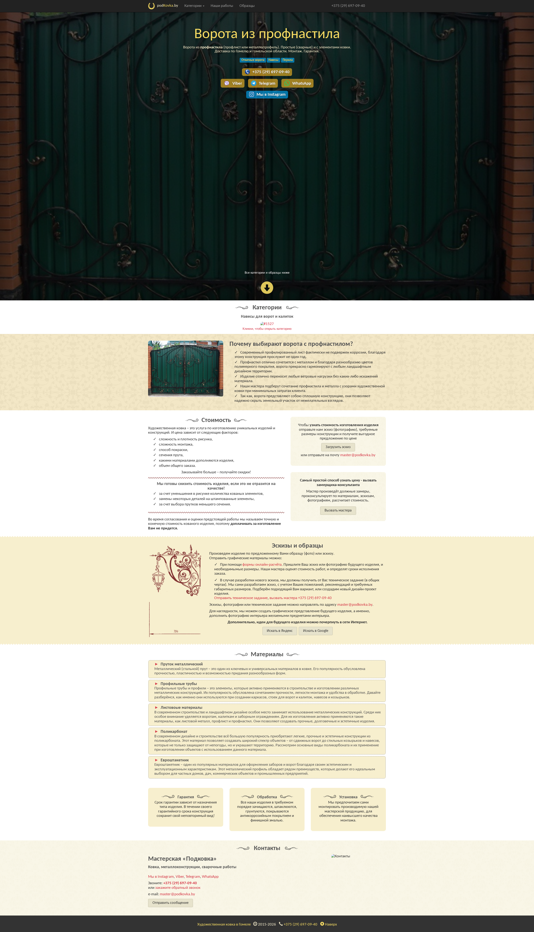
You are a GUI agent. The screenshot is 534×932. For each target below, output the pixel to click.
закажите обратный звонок (177, 888)
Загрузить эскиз (338, 447)
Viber (237, 83)
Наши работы (222, 6)
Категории (193, 6)
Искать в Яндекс (279, 631)
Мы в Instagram (271, 94)
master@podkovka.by (357, 455)
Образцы (247, 6)
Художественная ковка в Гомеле (224, 925)
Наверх (330, 925)
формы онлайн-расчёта (262, 565)
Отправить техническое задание (241, 598)
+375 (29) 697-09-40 (348, 6)
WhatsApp (301, 83)
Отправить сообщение (170, 903)
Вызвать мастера (338, 511)
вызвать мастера (283, 598)
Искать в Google (315, 631)
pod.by (167, 6)
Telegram (267, 83)
